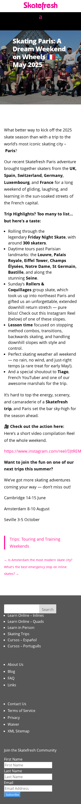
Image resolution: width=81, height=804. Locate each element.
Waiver (13, 724)
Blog (11, 671)
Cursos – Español (22, 639)
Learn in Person (21, 627)
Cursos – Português (24, 646)
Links (12, 684)
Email (8, 782)
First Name (13, 759)
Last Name (13, 770)
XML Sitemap (18, 731)
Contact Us (17, 703)
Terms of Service (21, 710)
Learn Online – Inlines (26, 615)
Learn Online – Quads (26, 621)
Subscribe (12, 795)
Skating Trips (18, 633)
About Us (15, 664)
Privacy (14, 717)
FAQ (11, 678)
